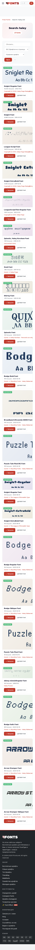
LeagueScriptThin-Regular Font (17, 210)
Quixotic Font (9, 332)
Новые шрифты (8, 869)
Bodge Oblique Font (12, 608)
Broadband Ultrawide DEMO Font (18, 420)
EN (4, 937)
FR (22, 937)
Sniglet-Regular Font (13, 492)
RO (18, 937)
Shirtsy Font (9, 296)
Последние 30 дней (9, 929)
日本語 (22, 941)
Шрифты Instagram (9, 899)
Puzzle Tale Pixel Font (13, 652)
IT (26, 937)
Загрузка (10, 95)
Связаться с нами (9, 914)
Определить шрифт (9, 893)
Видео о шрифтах (8, 926)
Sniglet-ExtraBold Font (13, 521)
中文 (4, 941)
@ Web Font (21, 95)
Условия (5, 920)
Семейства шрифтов (10, 881)
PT (30, 937)
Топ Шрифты (7, 872)
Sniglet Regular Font (12, 86)
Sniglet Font (9, 115)
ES (13, 937)
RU (10, 941)
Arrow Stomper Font (13, 768)
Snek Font (8, 267)
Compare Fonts (8, 896)
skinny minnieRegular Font (15, 681)
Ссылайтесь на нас (9, 923)
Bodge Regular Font (12, 565)
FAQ (4, 917)
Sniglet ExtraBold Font (13, 181)
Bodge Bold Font (11, 376)
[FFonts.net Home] (12, 3)
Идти (8, 60)
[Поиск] (31, 3)
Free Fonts (6, 20)
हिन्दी (28, 941)
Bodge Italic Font (11, 724)
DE (9, 937)
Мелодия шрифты (8, 884)
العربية (15, 941)
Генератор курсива (9, 902)
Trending (5, 875)
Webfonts (6, 878)
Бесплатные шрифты (10, 866)
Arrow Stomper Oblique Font (16, 812)
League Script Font (12, 147)
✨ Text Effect (9, 905)
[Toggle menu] (3, 3)
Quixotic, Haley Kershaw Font (16, 238)
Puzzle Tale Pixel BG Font (14, 464)
